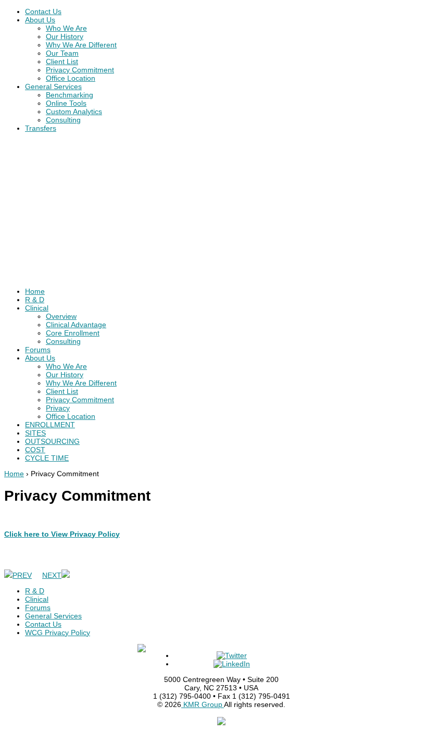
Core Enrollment (72, 333)
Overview (61, 316)
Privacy (58, 408)
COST (35, 449)
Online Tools (66, 103)
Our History (64, 36)
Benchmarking (69, 95)
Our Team (62, 53)
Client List (62, 61)
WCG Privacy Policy (57, 632)
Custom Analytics (74, 111)
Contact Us (43, 11)
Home (35, 291)
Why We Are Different (81, 45)
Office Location (70, 78)
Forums (38, 349)
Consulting (63, 120)
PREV (22, 575)
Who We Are (66, 28)
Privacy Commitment (80, 70)
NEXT (51, 575)
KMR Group (202, 704)
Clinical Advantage (76, 324)
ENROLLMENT (50, 424)
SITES (35, 433)
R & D (34, 299)
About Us (40, 20)
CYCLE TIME (47, 458)
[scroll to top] (221, 722)
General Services (53, 86)
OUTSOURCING (52, 441)
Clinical (36, 308)
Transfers (40, 128)
